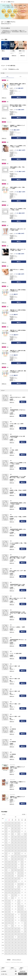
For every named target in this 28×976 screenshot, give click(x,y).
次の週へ (24, 814)
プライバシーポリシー (16, 959)
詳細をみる (14, 55)
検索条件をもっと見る (14, 69)
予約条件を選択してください (22, 974)
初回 (20, 76)
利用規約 (9, 959)
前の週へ (4, 814)
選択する (5, 58)
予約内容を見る (22, 971)
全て (7, 76)
